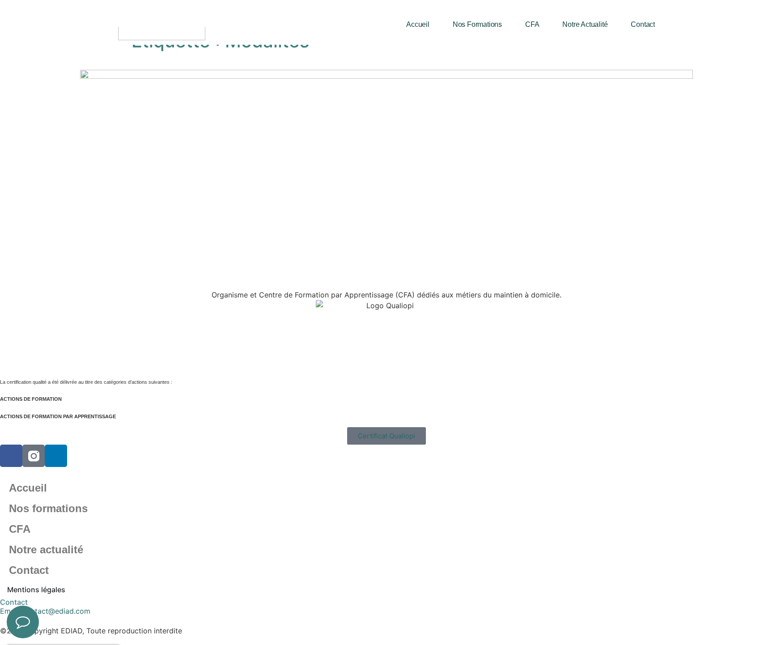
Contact (643, 24)
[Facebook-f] (11, 456)
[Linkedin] (56, 456)
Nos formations (477, 24)
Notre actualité (584, 24)
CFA (532, 24)
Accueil (417, 24)
